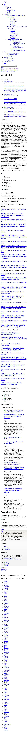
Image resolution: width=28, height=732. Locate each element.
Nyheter (6, 57)
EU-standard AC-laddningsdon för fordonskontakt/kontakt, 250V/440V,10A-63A (14, 338)
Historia (9, 8)
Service (8, 11)
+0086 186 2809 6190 (9, 558)
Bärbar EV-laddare (14, 45)
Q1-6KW (12, 22)
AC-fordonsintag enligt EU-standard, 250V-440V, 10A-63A (12, 374)
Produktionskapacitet (12, 54)
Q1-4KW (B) (13, 21)
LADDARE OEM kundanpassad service (14, 111)
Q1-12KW (12, 25)
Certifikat (9, 13)
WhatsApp (3, 570)
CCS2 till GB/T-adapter (16, 49)
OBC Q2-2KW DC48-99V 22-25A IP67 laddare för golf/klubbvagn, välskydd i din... (13, 226)
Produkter (6, 14)
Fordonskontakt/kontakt (19, 43)
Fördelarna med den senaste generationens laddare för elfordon (13, 490)
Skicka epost (4, 569)
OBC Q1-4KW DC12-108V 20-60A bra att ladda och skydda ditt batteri (13, 288)
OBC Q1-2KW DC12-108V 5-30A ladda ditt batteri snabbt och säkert (13, 278)
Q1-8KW (12, 24)
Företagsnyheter (11, 58)
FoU (5, 51)
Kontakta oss (7, 61)
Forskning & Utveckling (13, 53)
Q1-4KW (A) (13, 19)
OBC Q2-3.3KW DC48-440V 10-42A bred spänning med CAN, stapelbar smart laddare (14, 236)
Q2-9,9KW (13, 36)
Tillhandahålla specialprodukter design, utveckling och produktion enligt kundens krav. (15, 115)
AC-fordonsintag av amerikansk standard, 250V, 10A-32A (11, 383)
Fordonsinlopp (16, 42)
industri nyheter (10, 60)
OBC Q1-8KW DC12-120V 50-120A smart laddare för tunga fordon (12, 316)
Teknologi (9, 56)
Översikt (9, 7)
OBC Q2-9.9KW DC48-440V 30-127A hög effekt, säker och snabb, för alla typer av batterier (14, 256)
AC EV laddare (14, 40)
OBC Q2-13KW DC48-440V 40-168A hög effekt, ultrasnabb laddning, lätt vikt (14, 266)
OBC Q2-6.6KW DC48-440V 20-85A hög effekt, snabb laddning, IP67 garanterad (14, 246)
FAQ (5, 63)
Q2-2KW (12, 31)
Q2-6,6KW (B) (14, 35)
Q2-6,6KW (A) (14, 33)
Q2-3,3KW (13, 32)
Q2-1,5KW (13, 29)
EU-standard (16, 46)
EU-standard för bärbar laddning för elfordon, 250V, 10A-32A (12, 365)
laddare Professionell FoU (10, 99)
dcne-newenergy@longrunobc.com (12, 559)
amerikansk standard (18, 47)
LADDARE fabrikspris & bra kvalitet (14, 86)
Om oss (5, 6)
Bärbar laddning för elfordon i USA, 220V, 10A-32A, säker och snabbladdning (14, 358)
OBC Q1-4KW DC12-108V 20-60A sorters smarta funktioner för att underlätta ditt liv (12, 297)
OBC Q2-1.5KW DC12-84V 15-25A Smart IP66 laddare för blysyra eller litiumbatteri (12, 215)
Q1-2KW (12, 18)
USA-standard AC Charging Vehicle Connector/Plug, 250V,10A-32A (12, 349)
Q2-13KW (12, 38)
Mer (2, 173)
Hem (5, 4)
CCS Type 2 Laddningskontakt (17, 50)
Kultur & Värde (11, 10)
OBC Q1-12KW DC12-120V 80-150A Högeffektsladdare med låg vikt (13, 326)
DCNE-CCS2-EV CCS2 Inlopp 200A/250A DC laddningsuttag (14, 468)
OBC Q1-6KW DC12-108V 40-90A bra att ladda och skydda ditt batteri (13, 307)
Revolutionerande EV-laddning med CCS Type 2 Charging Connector (14, 416)
